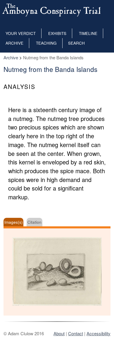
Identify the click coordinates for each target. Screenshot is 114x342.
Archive (14, 43)
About (59, 333)
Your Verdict (21, 33)
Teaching (46, 43)
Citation (34, 222)
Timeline (88, 33)
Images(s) (13, 222)
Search (76, 43)
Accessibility (98, 333)
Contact (75, 333)
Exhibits (57, 33)
